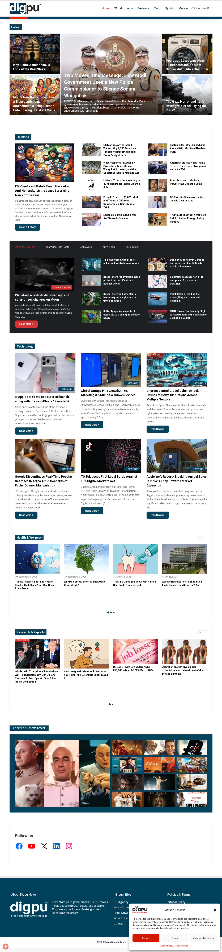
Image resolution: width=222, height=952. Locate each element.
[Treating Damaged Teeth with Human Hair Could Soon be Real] (135, 559)
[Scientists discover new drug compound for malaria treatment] (157, 281)
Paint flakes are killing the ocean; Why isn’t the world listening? (185, 297)
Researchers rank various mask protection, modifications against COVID (121, 280)
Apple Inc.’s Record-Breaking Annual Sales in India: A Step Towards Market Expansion (177, 481)
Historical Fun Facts (58, 247)
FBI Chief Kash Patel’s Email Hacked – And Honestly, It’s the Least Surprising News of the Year (42, 190)
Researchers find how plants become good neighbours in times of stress (119, 297)
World (118, 8)
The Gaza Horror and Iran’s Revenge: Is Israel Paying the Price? (186, 106)
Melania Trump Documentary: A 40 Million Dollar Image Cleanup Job (121, 184)
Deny (175, 938)
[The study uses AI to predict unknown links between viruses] (91, 264)
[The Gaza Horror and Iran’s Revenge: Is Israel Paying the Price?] (187, 95)
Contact (119, 923)
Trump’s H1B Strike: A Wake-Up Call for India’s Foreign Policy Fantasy (188, 218)
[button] (215, 910)
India (130, 8)
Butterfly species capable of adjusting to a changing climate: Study (121, 314)
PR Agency (121, 902)
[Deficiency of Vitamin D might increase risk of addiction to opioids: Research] (157, 264)
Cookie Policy (166, 946)
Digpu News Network (115, 942)
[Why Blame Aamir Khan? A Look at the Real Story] (35, 54)
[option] (111, 74)
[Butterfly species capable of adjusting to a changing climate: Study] (91, 316)
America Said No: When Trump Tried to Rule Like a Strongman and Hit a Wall (188, 166)
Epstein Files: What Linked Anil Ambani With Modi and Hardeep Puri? (188, 148)
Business (143, 8)
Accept (146, 938)
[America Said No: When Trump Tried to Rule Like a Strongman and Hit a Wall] (157, 167)
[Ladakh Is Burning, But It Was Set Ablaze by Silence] (91, 219)
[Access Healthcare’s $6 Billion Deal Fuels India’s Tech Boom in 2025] (184, 559)
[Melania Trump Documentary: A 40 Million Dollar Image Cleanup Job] (91, 185)
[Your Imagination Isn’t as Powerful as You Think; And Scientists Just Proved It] (86, 654)
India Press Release (127, 918)
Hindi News (121, 912)
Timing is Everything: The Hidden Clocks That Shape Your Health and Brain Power (35, 585)
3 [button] (113, 612)
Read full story (27, 227)
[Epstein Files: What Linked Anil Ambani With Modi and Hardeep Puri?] (157, 149)
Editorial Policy (175, 902)
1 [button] (108, 612)
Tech (157, 8)
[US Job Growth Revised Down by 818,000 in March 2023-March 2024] (135, 651)
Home (105, 8)
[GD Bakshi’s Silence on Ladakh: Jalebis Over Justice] (157, 202)
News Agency (123, 907)
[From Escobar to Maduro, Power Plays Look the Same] (157, 185)
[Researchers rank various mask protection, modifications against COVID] (91, 280)
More (182, 8)
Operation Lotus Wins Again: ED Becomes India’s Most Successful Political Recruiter (187, 65)
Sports (169, 8)
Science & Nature (25, 247)
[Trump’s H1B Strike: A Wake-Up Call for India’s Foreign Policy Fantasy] (157, 219)
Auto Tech (109, 247)
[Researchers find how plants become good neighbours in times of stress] (91, 298)
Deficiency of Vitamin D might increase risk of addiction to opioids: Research (187, 263)
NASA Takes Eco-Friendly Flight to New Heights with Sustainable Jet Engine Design (188, 314)
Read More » (26, 324)
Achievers (86, 247)
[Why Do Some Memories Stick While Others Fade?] (86, 559)
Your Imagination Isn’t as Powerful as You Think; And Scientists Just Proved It (86, 675)
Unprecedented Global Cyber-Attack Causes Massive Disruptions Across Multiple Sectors (173, 395)
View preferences (203, 938)
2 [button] (111, 612)
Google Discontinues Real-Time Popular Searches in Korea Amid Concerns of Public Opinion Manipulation (43, 481)
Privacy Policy (181, 946)
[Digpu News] (25, 8)
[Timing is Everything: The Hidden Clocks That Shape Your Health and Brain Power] (37, 559)
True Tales (131, 247)
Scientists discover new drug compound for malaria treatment (186, 280)
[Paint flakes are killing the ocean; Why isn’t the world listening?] (157, 298)
